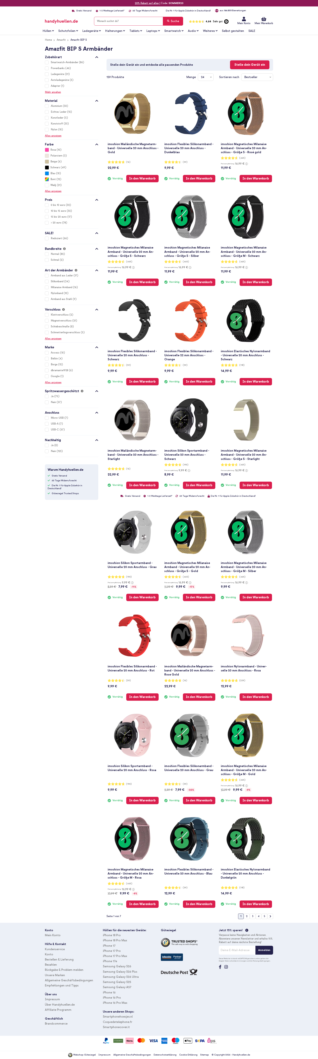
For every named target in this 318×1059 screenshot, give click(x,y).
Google (55, 376)
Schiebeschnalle (60, 326)
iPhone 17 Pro (112, 951)
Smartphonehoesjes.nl (118, 1016)
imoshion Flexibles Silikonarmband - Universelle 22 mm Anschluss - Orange (188, 355)
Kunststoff (57, 123)
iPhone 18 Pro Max (115, 940)
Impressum (52, 999)
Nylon (54, 129)
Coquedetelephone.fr (117, 1022)
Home (48, 39)
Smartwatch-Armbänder (65, 62)
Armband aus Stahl (62, 299)
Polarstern (56, 155)
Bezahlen (51, 965)
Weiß (53, 185)
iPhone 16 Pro (112, 998)
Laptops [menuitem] (151, 31)
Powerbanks (58, 68)
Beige (53, 161)
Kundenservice (55, 949)
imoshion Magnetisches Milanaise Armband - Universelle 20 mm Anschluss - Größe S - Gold (187, 567)
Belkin (55, 358)
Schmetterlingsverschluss (66, 332)
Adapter (56, 85)
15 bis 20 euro (59, 216)
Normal (55, 254)
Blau (52, 173)
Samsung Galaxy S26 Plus (120, 972)
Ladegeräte (58, 74)
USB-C (55, 429)
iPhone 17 (109, 946)
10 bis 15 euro (59, 210)
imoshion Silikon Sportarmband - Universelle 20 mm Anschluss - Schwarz (186, 455)
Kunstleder (57, 117)
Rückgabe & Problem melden (64, 970)
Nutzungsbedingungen (261, 961)
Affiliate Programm (58, 1010)
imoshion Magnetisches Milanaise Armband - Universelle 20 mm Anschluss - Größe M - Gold (244, 770)
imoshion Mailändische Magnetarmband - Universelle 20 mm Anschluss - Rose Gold (189, 670)
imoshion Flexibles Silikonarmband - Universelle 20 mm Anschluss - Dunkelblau (188, 148)
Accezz (55, 352)
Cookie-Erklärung (188, 1054)
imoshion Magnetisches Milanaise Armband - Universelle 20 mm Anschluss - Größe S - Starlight (244, 455)
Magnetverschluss (61, 320)
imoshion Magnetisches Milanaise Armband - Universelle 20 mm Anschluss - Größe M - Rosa (131, 873)
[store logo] (67, 20)
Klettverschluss (60, 314)
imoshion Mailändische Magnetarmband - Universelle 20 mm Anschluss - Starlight (133, 455)
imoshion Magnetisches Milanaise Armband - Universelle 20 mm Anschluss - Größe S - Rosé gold (244, 148)
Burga (54, 364)
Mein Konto (243, 23)
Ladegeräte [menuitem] (90, 31)
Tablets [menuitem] (134, 31)
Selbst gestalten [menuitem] (233, 31)
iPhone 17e (110, 961)
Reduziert (57, 238)
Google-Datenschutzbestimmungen (233, 961)
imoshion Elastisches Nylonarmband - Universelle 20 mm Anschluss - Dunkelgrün (245, 873)
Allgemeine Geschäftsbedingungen (69, 980)
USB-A (55, 423)
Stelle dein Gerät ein (249, 65)
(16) (128, 162)
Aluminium (57, 106)
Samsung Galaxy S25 (117, 982)
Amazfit (61, 39)
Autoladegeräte (60, 80)
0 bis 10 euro (58, 205)
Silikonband (57, 281)
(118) (242, 365)
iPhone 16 (109, 992)
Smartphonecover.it (116, 1027)
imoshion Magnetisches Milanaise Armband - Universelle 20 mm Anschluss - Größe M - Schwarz (244, 252)
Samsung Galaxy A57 (117, 987)
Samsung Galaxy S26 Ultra (121, 977)
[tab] (71, 56)
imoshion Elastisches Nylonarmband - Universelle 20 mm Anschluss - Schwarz (245, 355)
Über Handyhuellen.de (60, 1005)
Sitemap (204, 1054)
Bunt (53, 179)
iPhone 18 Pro (112, 935)
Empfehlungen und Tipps (62, 985)
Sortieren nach (229, 77)
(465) (242, 158)
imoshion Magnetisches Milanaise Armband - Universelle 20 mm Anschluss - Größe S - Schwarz (131, 252)
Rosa (53, 149)
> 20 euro (56, 222)
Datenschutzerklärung (165, 1054)
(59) (185, 162)
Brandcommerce (56, 1023)
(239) (242, 680)
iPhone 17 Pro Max (115, 956)
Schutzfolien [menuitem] (66, 31)
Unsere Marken (55, 975)
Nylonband (57, 293)
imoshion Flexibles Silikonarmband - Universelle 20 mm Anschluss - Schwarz (132, 355)
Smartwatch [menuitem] (172, 31)
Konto (49, 954)
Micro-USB (57, 417)
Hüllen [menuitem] (47, 31)
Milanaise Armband (62, 287)
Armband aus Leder (62, 275)
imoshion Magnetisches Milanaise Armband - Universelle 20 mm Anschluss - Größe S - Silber (187, 252)
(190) (185, 464)
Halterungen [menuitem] (113, 31)
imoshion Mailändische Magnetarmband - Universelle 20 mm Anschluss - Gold (133, 148)
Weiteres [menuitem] (209, 31)
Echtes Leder (59, 111)
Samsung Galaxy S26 (117, 966)
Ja (52, 396)
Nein (54, 402)
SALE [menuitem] (251, 31)
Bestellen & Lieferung (59, 959)
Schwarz (55, 167)
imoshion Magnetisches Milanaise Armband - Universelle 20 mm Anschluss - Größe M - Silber (244, 567)
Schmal (55, 259)
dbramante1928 (60, 370)
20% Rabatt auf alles (147, 3)
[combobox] (138, 21)
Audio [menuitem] (192, 31)
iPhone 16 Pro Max (115, 1003)
